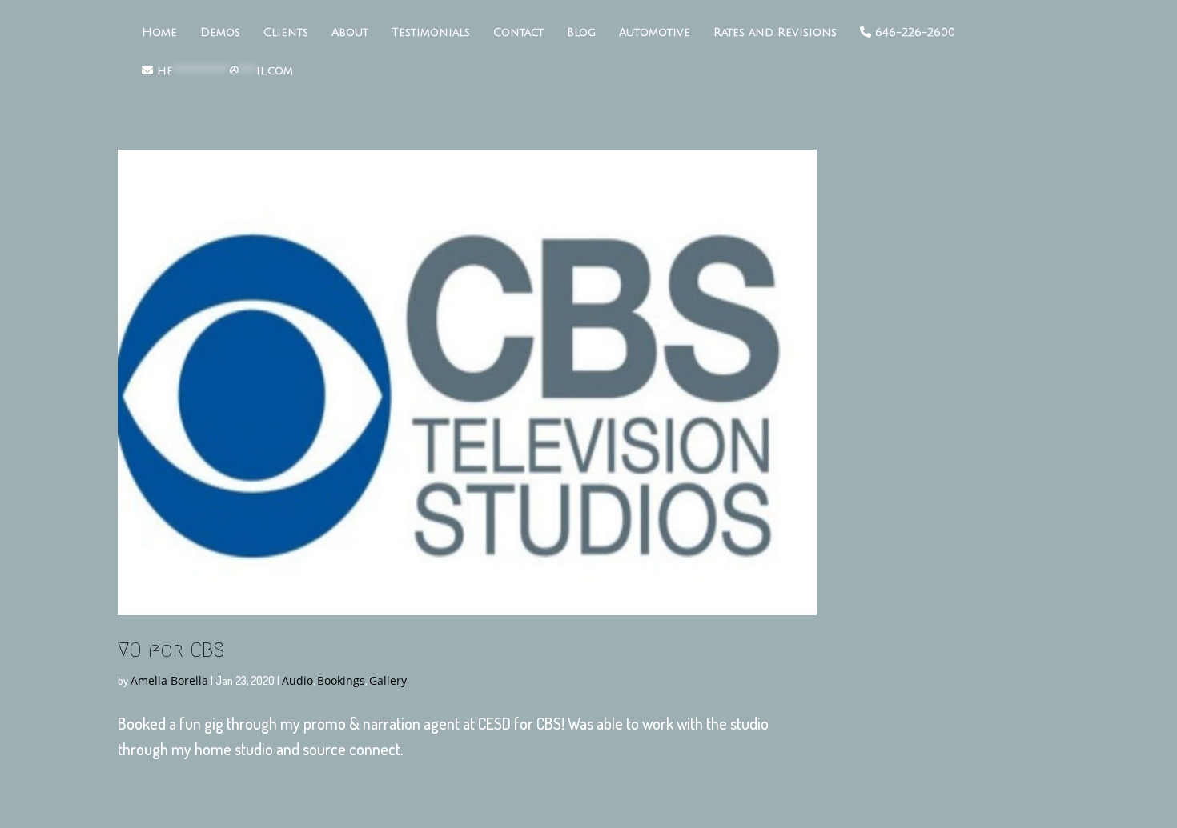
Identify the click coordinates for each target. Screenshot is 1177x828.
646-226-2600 (913, 32)
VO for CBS (171, 649)
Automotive (654, 32)
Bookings (341, 680)
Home (159, 32)
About (349, 32)
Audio (297, 680)
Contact (518, 32)
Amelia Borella (169, 680)
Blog (581, 32)
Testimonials (431, 32)
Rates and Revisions (775, 32)
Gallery (388, 680)
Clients (285, 32)
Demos (220, 32)
